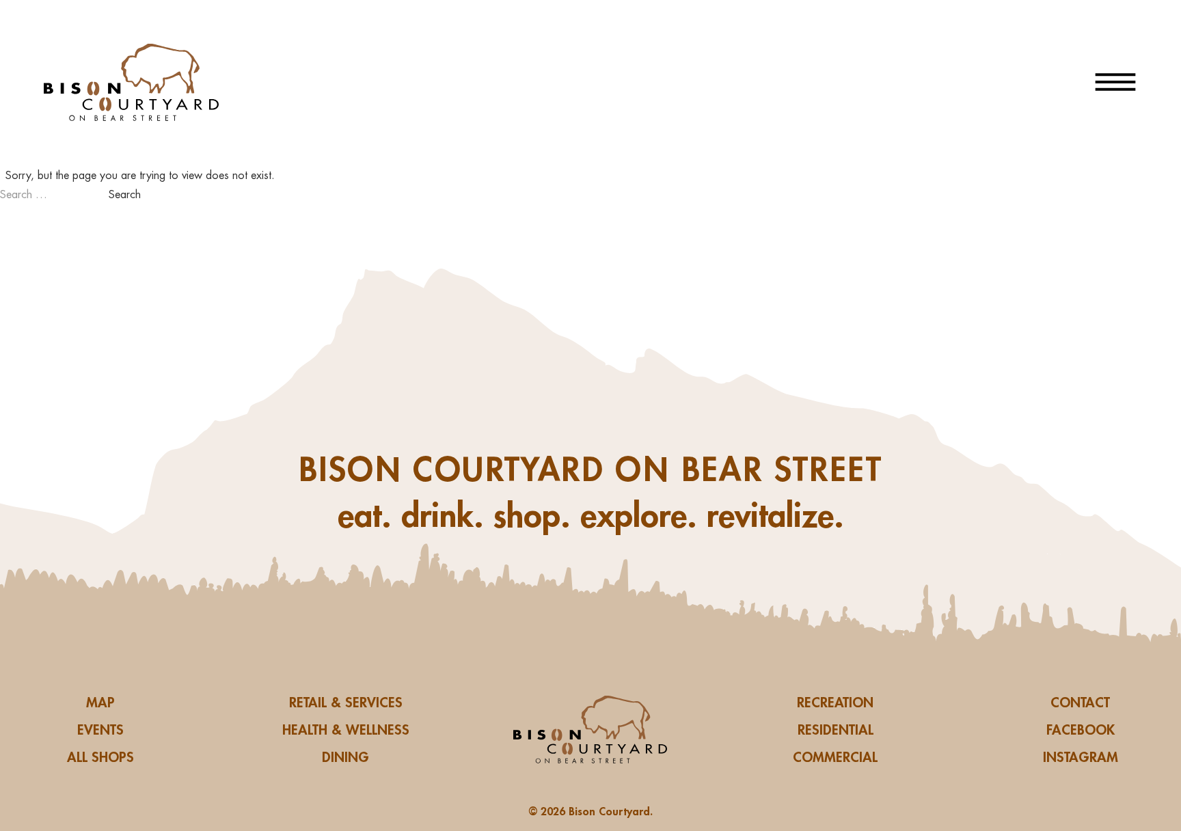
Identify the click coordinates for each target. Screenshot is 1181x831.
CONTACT (1080, 702)
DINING (345, 757)
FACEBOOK (1080, 730)
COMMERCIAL (835, 757)
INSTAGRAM (1080, 757)
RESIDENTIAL (835, 730)
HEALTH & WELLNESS (345, 730)
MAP (100, 702)
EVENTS (100, 730)
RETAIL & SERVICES (346, 702)
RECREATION (835, 702)
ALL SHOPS (100, 757)
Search (125, 194)
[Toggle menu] (1115, 82)
